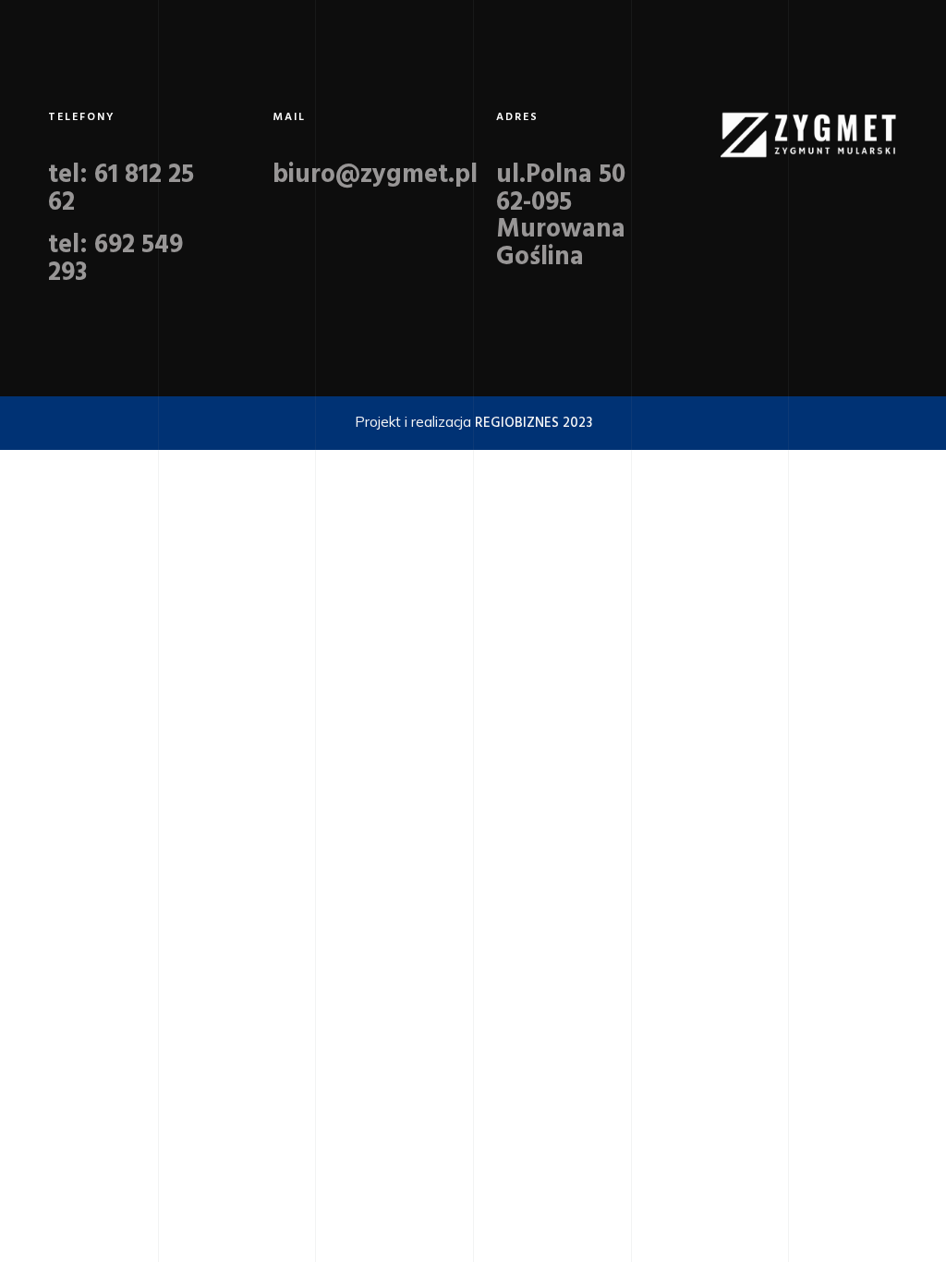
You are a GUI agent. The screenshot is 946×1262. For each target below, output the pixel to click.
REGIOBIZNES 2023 (533, 423)
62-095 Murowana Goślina (560, 230)
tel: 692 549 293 (115, 259)
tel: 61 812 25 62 (121, 189)
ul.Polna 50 (560, 175)
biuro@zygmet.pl (375, 175)
